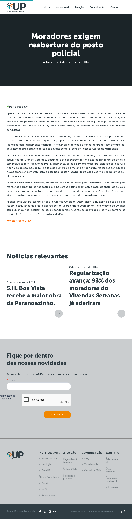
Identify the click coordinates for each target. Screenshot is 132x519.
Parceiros (46, 483)
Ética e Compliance (49, 477)
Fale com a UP (112, 460)
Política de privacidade (101, 511)
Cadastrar (57, 414)
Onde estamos (110, 470)
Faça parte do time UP (112, 480)
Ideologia (46, 464)
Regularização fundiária (70, 460)
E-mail (11, 380)
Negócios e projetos (69, 477)
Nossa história (49, 458)
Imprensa (113, 487)
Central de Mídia (92, 470)
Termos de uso (77, 511)
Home (47, 7)
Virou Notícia (91, 464)
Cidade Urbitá (70, 469)
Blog (86, 458)
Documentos (48, 495)
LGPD (44, 489)
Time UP (45, 470)
